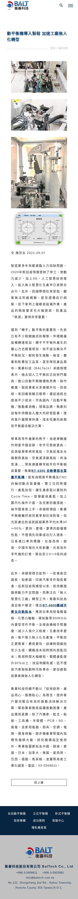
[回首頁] (18, 5)
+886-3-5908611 (26, 872)
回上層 (39, 782)
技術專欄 (20, 820)
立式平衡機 (40, 813)
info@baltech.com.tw (40, 877)
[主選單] (70, 5)
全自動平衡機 (17, 813)
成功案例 (39, 820)
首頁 (52, 48)
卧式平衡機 (62, 813)
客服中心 (58, 820)
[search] (61, 5)
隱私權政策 (39, 827)
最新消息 (63, 48)
